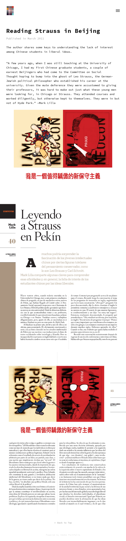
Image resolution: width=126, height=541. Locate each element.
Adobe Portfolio (70, 534)
